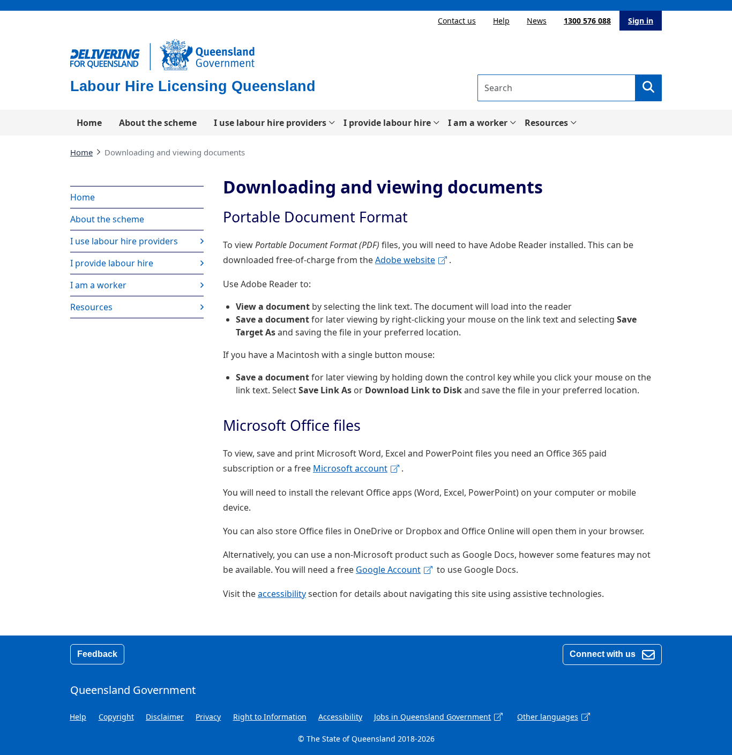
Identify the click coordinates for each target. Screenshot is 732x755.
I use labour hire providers (270, 123)
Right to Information (270, 717)
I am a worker (477, 123)
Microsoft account (350, 468)
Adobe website (405, 260)
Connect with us (604, 654)
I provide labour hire (387, 123)
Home (89, 123)
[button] (648, 87)
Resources (546, 123)
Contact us (457, 21)
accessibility (282, 594)
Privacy (208, 717)
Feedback (97, 654)
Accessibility (340, 717)
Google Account (388, 569)
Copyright (116, 717)
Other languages (547, 717)
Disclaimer (165, 717)
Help (501, 21)
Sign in (640, 21)
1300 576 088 (587, 21)
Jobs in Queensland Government (432, 717)
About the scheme (158, 123)
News (537, 21)
